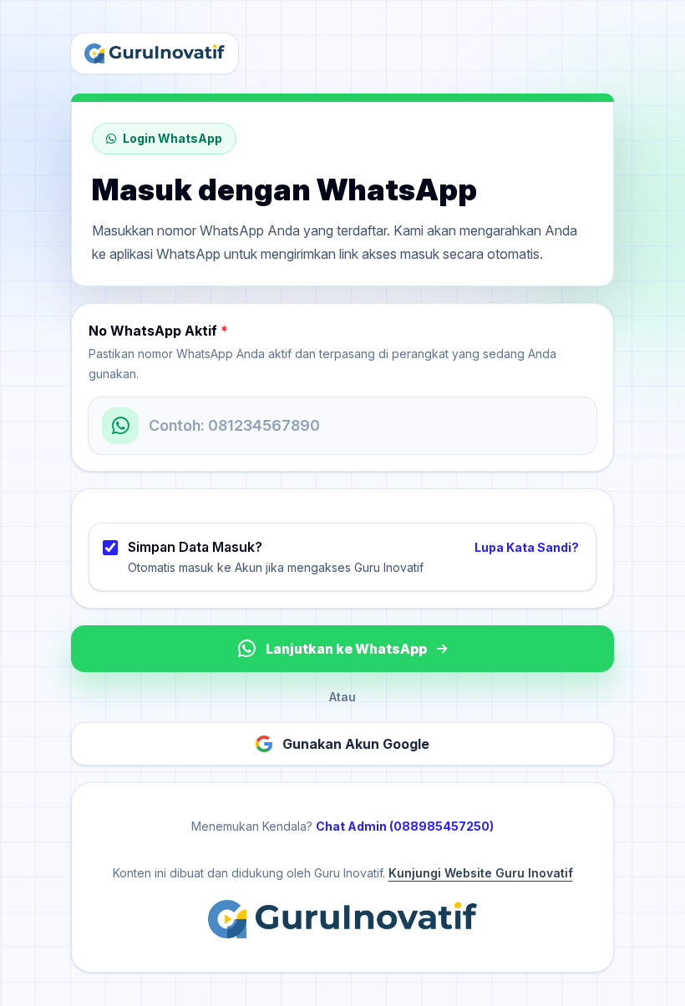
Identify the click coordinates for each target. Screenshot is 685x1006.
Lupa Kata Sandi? (526, 547)
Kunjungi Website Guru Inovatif (480, 873)
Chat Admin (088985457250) (405, 826)
